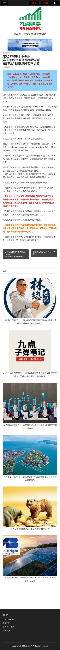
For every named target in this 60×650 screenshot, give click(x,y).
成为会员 (6, 630)
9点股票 (29, 646)
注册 (46, 3)
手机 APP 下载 (8, 627)
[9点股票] (30, 18)
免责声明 (6, 623)
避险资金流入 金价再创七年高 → (44, 253)
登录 (34, 3)
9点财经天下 (9, 53)
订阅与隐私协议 (9, 619)
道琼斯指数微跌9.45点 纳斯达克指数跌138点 (30, 528)
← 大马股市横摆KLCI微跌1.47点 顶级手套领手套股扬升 (14, 254)
